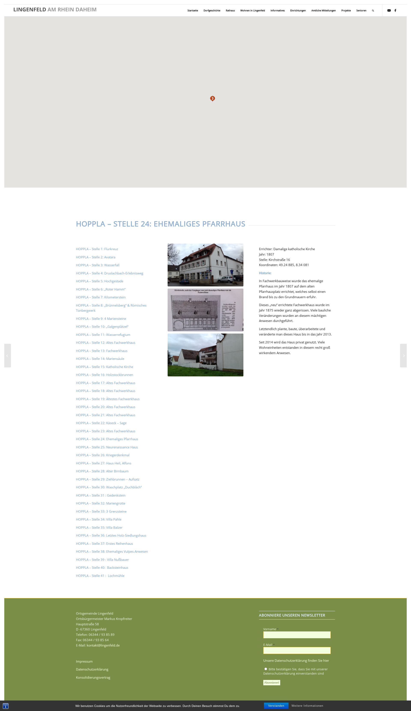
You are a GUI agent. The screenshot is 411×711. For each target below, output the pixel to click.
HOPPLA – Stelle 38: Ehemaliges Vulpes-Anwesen (112, 551)
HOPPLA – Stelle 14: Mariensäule (100, 358)
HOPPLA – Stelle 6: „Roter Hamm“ (100, 289)
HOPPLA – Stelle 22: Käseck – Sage (101, 423)
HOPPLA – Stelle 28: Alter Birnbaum (102, 471)
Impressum (84, 661)
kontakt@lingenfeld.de (103, 645)
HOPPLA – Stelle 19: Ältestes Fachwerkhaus (108, 399)
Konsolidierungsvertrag (93, 677)
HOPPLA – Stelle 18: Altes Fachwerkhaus (105, 391)
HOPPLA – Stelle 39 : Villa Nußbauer (102, 559)
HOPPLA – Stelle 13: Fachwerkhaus (101, 351)
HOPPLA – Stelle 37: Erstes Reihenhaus (104, 543)
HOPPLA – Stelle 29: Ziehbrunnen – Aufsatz (107, 479)
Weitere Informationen (307, 705)
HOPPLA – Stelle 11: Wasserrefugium (103, 334)
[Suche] (373, 10)
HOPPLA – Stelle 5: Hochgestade (99, 281)
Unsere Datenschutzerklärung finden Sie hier (296, 660)
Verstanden (276, 705)
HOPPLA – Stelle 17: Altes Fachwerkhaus (105, 383)
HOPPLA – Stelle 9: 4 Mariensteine (101, 318)
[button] (212, 99)
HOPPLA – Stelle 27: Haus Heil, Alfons (103, 463)
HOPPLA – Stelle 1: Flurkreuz (97, 249)
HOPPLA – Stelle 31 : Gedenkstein (100, 495)
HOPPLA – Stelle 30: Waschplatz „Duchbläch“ (109, 487)
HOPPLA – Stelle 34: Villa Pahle (98, 519)
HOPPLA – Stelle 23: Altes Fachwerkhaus (105, 431)
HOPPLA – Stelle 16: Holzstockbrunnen (104, 375)
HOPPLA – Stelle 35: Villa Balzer (99, 527)
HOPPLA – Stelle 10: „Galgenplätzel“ (102, 326)
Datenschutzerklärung (92, 669)
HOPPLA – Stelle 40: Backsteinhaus (102, 567)
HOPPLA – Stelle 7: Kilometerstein (101, 297)
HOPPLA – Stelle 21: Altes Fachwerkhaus (105, 415)
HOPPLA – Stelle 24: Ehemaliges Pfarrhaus (107, 439)
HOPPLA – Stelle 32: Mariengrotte (100, 503)
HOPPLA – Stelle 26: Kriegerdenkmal (103, 455)
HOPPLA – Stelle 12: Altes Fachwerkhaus (105, 342)
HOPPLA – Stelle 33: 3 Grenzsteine (101, 511)
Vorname (270, 629)
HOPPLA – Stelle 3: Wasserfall (97, 265)
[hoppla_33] (7, 355)
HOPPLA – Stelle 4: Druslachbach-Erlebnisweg (109, 273)
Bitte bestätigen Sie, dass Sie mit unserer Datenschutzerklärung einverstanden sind (295, 671)
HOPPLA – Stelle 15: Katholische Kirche (104, 367)
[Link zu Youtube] (389, 10)
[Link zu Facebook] (395, 10)
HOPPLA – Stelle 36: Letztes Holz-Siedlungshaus (111, 535)
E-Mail (269, 645)
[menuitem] (193, 10)
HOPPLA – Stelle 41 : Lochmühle (100, 575)
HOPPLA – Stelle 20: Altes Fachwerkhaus (105, 407)
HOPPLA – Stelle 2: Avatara (95, 257)
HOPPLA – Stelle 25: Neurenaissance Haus (107, 447)
